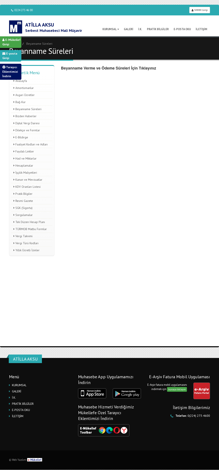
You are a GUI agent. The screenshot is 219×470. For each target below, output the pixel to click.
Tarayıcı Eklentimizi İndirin (10, 71)
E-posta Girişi (9, 56)
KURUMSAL (109, 29)
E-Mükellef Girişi (11, 42)
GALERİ (128, 29)
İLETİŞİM (201, 29)
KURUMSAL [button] (19, 385)
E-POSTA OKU (182, 29)
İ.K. (140, 29)
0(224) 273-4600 (199, 416)
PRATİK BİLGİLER (158, 29)
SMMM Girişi (201, 10)
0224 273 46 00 (23, 10)
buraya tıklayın (177, 389)
